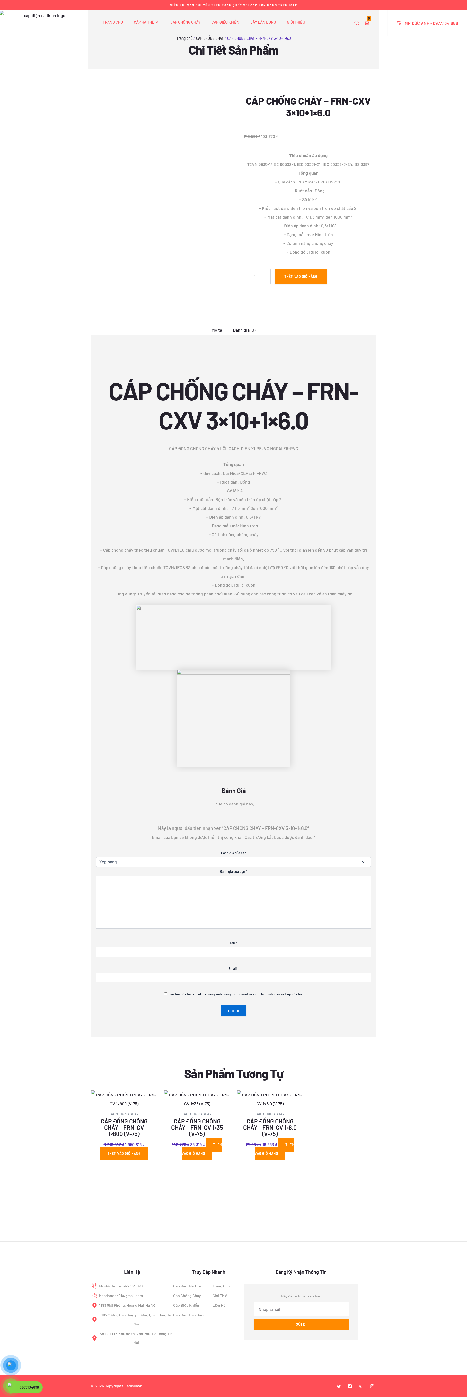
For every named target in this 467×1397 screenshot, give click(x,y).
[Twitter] (338, 1386)
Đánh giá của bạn (233, 853)
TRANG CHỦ (113, 22)
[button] (357, 23)
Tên (233, 943)
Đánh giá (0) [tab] (244, 330)
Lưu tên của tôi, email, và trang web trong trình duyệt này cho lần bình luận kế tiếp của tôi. (235, 994)
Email (233, 969)
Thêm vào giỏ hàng (301, 276)
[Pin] (361, 1386)
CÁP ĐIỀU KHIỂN (225, 22)
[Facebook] (349, 1386)
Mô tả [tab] (217, 330)
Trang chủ (184, 38)
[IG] (372, 1386)
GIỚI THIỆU (296, 22)
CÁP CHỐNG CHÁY (185, 22)
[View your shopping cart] (366, 23)
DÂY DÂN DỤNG (263, 22)
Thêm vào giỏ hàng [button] (124, 1153)
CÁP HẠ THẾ (144, 22)
